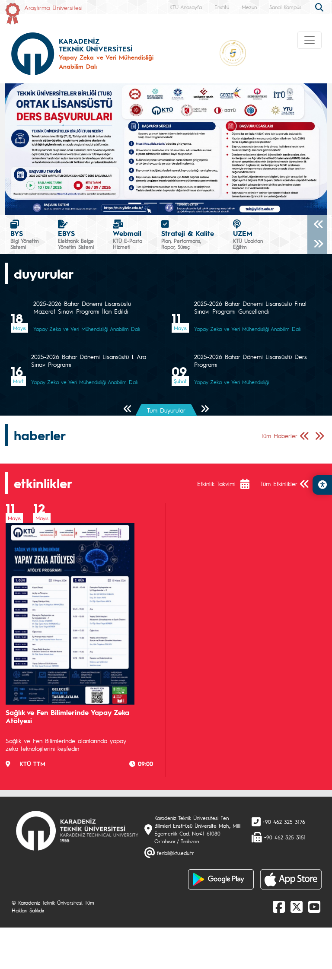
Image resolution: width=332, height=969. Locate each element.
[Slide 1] (150, 203)
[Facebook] (279, 906)
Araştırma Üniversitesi (53, 7)
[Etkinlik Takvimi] (249, 483)
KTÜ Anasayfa (185, 6)
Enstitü (221, 6)
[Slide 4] (197, 203)
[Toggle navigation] (309, 40)
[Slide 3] (181, 203)
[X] (296, 906)
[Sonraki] (317, 244)
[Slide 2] (166, 203)
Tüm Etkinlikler (278, 483)
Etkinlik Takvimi (216, 483)
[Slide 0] (134, 203)
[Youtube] (314, 906)
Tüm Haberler (279, 435)
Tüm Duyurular (166, 410)
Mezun (249, 6)
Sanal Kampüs (285, 6)
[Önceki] (317, 225)
